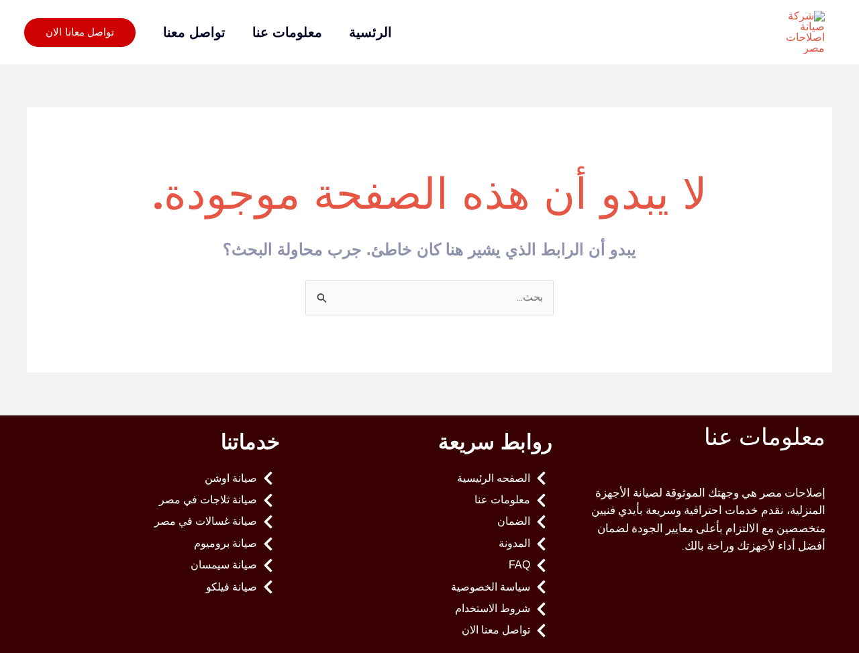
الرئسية (370, 32)
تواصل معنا (194, 32)
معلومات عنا (287, 32)
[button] (79, 32)
